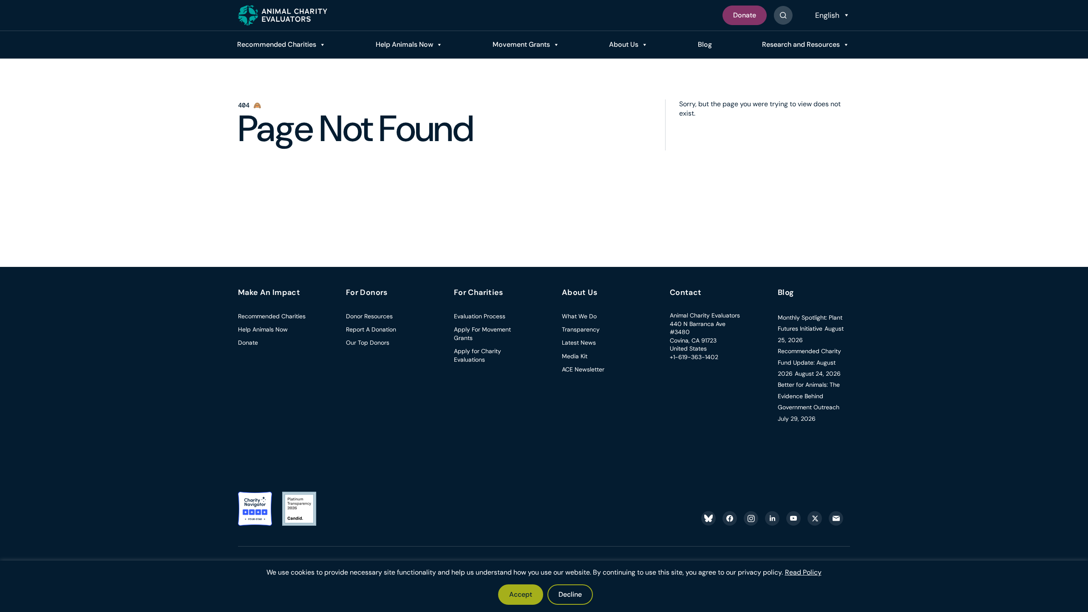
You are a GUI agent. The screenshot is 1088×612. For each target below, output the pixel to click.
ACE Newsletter (583, 369)
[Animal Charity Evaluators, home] (282, 15)
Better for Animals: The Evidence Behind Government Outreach (809, 396)
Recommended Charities (276, 44)
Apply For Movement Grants (482, 334)
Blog (705, 44)
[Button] (783, 15)
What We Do (579, 316)
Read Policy (803, 572)
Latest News (579, 342)
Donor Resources (369, 316)
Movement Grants (521, 44)
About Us (623, 44)
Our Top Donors (367, 342)
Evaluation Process (479, 316)
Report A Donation (371, 329)
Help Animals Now (404, 44)
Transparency (581, 329)
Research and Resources (801, 44)
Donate (744, 15)
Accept (520, 594)
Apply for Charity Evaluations (477, 355)
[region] (544, 586)
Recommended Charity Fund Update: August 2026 (809, 362)
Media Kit (574, 356)
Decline (570, 594)
